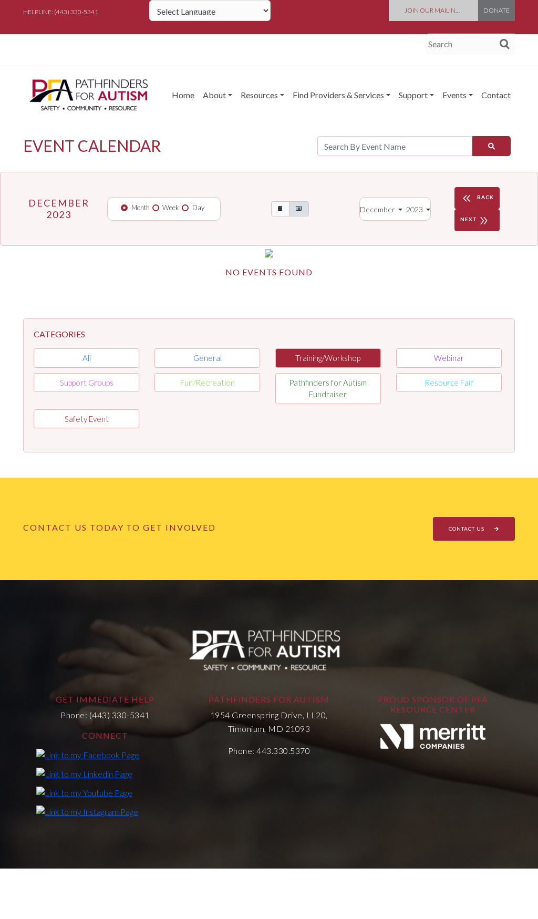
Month (140, 207)
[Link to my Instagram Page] (87, 811)
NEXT (475, 220)
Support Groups (86, 382)
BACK (477, 198)
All (86, 358)
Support (413, 95)
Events (454, 95)
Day (198, 207)
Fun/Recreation (207, 382)
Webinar (449, 358)
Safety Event (87, 419)
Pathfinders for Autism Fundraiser (328, 388)
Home (183, 95)
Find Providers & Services (338, 95)
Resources (259, 95)
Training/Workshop (327, 358)
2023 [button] (415, 209)
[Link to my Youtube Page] (84, 792)
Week (170, 207)
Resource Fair (449, 382)
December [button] (378, 209)
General (207, 358)
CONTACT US (467, 528)
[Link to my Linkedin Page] (84, 773)
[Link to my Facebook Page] (87, 754)
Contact (496, 95)
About (214, 95)
